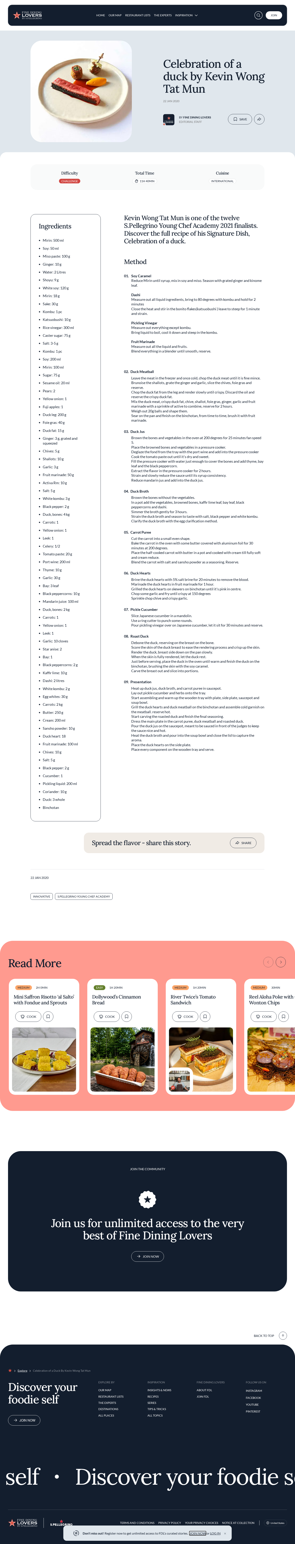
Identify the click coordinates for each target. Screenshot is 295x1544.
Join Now (151, 1256)
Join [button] (274, 15)
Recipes (153, 1396)
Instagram (254, 1390)
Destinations (108, 1408)
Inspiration (184, 15)
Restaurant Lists (137, 15)
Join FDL (203, 1396)
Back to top (264, 1336)
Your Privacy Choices (201, 1522)
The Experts (163, 15)
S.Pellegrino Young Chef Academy (84, 896)
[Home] (27, 13)
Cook (31, 1016)
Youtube (252, 1404)
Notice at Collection (238, 1522)
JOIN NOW (198, 1533)
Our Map (115, 15)
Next (281, 962)
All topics (155, 1415)
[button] (258, 15)
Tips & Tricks (157, 1408)
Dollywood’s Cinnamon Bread (116, 1000)
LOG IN (215, 1533)
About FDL (204, 1390)
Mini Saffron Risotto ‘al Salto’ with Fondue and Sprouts (44, 1000)
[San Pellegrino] (61, 1524)
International (222, 181)
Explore (22, 1370)
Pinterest (253, 1411)
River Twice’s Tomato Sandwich (193, 1000)
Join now (27, 1420)
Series (152, 1402)
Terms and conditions (137, 1522)
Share (246, 843)
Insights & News (159, 1390)
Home (100, 15)
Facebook (253, 1397)
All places (106, 1415)
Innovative (41, 896)
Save (243, 119)
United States (277, 1522)
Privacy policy (169, 1522)
